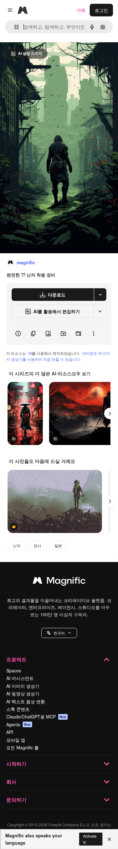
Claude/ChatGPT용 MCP (36, 716)
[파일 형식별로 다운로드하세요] (100, 294)
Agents (18, 724)
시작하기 (16, 763)
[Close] (109, 839)
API (9, 732)
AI (30, 353)
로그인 (101, 10)
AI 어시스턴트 (20, 678)
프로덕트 (16, 659)
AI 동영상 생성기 (22, 693)
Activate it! (90, 839)
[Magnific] (59, 582)
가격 (80, 10)
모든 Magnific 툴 (22, 747)
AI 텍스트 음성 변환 (25, 701)
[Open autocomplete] (14, 27)
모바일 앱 (15, 740)
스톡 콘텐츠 (18, 709)
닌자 (16, 545)
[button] (59, 633)
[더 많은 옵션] (93, 333)
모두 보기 (81, 373)
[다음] (109, 413)
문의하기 (16, 799)
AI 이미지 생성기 (22, 686)
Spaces (13, 670)
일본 (58, 545)
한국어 (59, 632)
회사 (11, 781)
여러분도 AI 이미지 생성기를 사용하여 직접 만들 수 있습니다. (58, 356)
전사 (37, 545)
